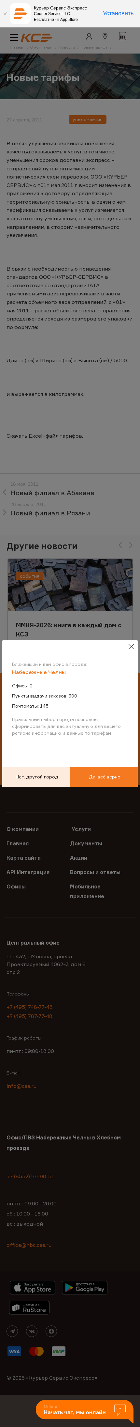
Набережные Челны (39, 672)
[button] (84, 1412)
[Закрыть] (5, 14)
